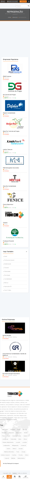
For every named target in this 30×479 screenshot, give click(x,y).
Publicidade (7, 271)
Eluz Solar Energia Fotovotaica (11, 373)
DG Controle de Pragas (9, 94)
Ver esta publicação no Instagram (11, 463)
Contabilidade (8, 279)
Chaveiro (6, 267)
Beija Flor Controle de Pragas (11, 131)
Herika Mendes (7, 335)
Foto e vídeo (7, 290)
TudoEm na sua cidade (12, 1)
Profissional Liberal (9, 260)
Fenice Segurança (8, 204)
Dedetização (7, 264)
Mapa (3, 1)
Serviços (15, 17)
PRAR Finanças (7, 76)
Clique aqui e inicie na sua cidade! (8, 419)
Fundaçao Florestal (8, 241)
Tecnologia (7, 275)
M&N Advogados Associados (11, 168)
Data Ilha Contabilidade (9, 186)
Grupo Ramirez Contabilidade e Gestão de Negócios (14, 354)
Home (9, 17)
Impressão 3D (8, 286)
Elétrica (6, 282)
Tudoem (5, 222)
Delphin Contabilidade (9, 113)
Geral (5, 256)
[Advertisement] (15, 42)
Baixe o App (23, 1)
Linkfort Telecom (7, 149)
